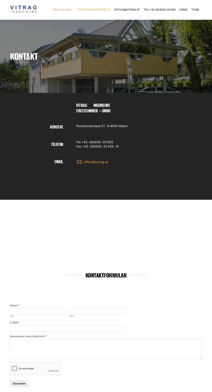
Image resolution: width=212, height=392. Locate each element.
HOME (183, 9)
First (12, 316)
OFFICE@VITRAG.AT (127, 9)
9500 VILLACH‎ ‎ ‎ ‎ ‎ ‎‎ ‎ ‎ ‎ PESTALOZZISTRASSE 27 (81, 9)
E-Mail (15, 322)
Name (14, 305)
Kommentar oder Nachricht (28, 336)
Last (71, 316)
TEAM (195, 9)
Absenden (19, 383)
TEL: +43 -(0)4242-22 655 (160, 9)
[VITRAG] (24, 11)
